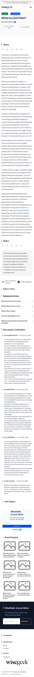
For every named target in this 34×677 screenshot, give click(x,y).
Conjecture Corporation (19, 671)
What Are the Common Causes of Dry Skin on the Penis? (24, 574)
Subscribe (17, 526)
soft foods (21, 210)
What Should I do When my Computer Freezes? (24, 555)
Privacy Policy (4, 674)
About (5, 645)
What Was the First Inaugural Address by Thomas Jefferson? (9, 555)
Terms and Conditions (15, 674)
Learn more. (25, 2)
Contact (6, 648)
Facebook (6, 657)
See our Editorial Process (10, 282)
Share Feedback (26, 282)
